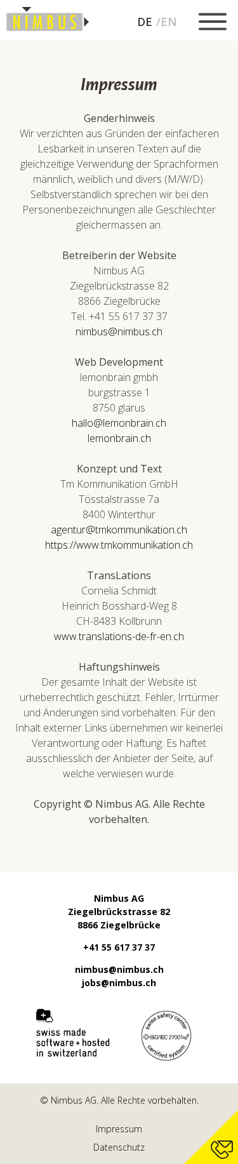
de (144, 22)
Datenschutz (119, 1147)
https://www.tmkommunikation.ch (119, 545)
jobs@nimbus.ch (119, 983)
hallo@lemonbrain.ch (119, 423)
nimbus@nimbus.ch (119, 331)
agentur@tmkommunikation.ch (119, 530)
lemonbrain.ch (119, 438)
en (169, 22)
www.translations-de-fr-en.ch (119, 636)
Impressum (119, 1129)
